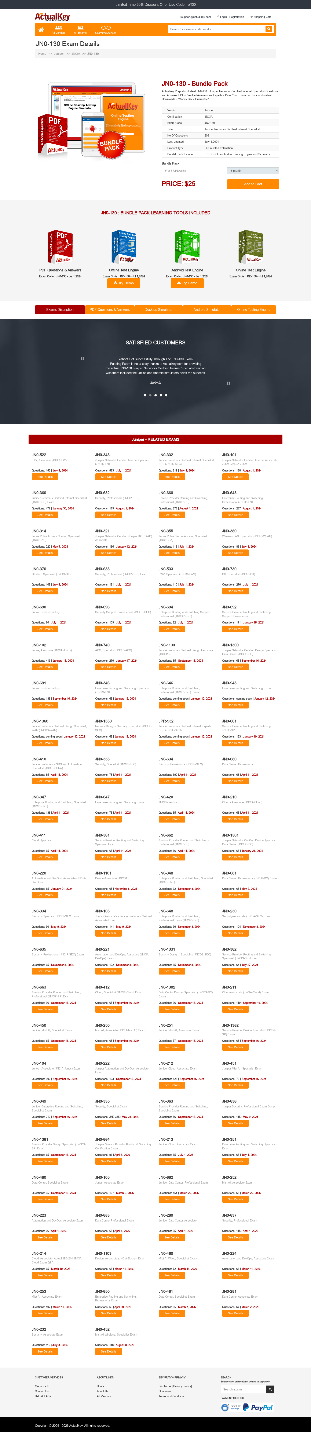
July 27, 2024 (250, 964)
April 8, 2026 (122, 1154)
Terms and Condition (171, 1396)
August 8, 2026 (125, 1345)
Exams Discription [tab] (60, 309)
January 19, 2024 (125, 698)
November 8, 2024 (126, 888)
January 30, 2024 (63, 508)
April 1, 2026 (58, 1231)
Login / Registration (231, 16)
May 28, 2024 (130, 1116)
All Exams (80, 32)
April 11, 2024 (59, 774)
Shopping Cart (262, 16)
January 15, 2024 (253, 622)
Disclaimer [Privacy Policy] (175, 1386)
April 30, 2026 (122, 1307)
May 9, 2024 (249, 888)
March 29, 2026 (189, 1193)
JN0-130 (93, 53)
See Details (45, 476)
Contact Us (42, 1391)
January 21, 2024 (252, 850)
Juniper (59, 53)
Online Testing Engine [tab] (253, 309)
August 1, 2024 (252, 470)
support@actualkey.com (195, 16)
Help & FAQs (43, 1396)
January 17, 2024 (126, 660)
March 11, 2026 (124, 1268)
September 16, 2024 (190, 660)
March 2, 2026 (125, 1193)
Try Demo (125, 283)
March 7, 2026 (187, 1307)
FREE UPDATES (175, 170)
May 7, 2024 (60, 546)
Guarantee (165, 1391)
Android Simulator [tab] (207, 309)
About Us (102, 1391)
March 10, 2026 (60, 1268)
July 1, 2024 (60, 470)
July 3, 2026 (59, 1345)
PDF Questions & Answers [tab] (110, 309)
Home (42, 53)
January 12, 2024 (126, 546)
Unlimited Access (106, 33)
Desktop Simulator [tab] (158, 309)
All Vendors (59, 32)
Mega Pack (42, 1386)
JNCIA (76, 53)
